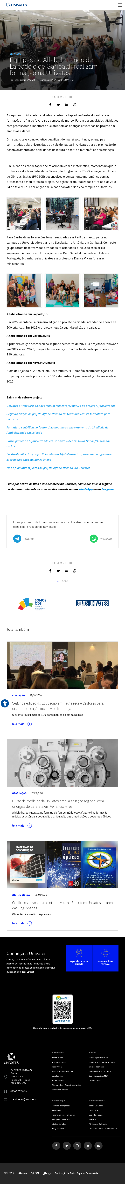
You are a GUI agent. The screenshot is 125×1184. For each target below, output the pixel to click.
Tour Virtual (57, 1067)
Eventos (92, 1119)
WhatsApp (85, 489)
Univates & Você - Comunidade (103, 1128)
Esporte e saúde (96, 1115)
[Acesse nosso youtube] (88, 1146)
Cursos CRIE (95, 1080)
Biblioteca (93, 1110)
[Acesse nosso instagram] (77, 1146)
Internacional (58, 1080)
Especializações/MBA (98, 1076)
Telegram (107, 489)
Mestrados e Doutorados (100, 1071)
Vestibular (56, 1110)
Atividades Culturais (98, 1124)
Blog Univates (58, 1128)
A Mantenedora (59, 1062)
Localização (57, 1076)
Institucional (57, 1057)
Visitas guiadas (59, 1124)
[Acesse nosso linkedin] (98, 1146)
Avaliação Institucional (62, 1071)
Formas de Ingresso (61, 1105)
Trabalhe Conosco (60, 1089)
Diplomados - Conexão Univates (66, 1085)
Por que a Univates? (60, 1119)
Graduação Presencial (99, 1057)
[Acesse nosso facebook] (56, 1146)
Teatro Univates (96, 1105)
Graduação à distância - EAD (102, 1062)
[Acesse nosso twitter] (67, 1146)
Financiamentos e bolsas (63, 1115)
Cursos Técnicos (96, 1067)
